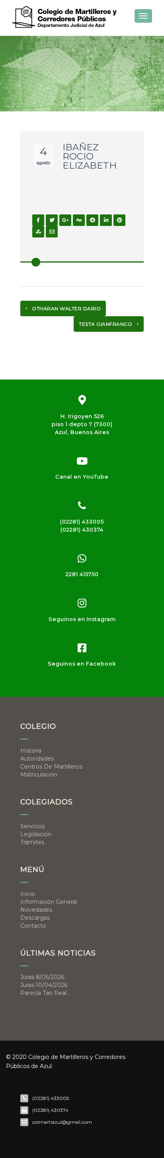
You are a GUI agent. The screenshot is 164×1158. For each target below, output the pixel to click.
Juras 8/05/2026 (42, 977)
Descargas (35, 917)
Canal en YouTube (82, 476)
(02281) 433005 (82, 521)
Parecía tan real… (45, 992)
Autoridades (37, 758)
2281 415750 (82, 574)
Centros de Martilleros (51, 766)
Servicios (32, 826)
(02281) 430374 (82, 529)
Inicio (27, 893)
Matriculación (38, 774)
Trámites (32, 842)
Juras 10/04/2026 (43, 985)
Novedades (36, 909)
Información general (48, 901)
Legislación (35, 834)
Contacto (33, 925)
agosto (43, 162)
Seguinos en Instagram (82, 619)
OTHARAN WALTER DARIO (66, 308)
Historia (30, 750)
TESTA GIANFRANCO (106, 324)
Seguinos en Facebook (82, 663)
